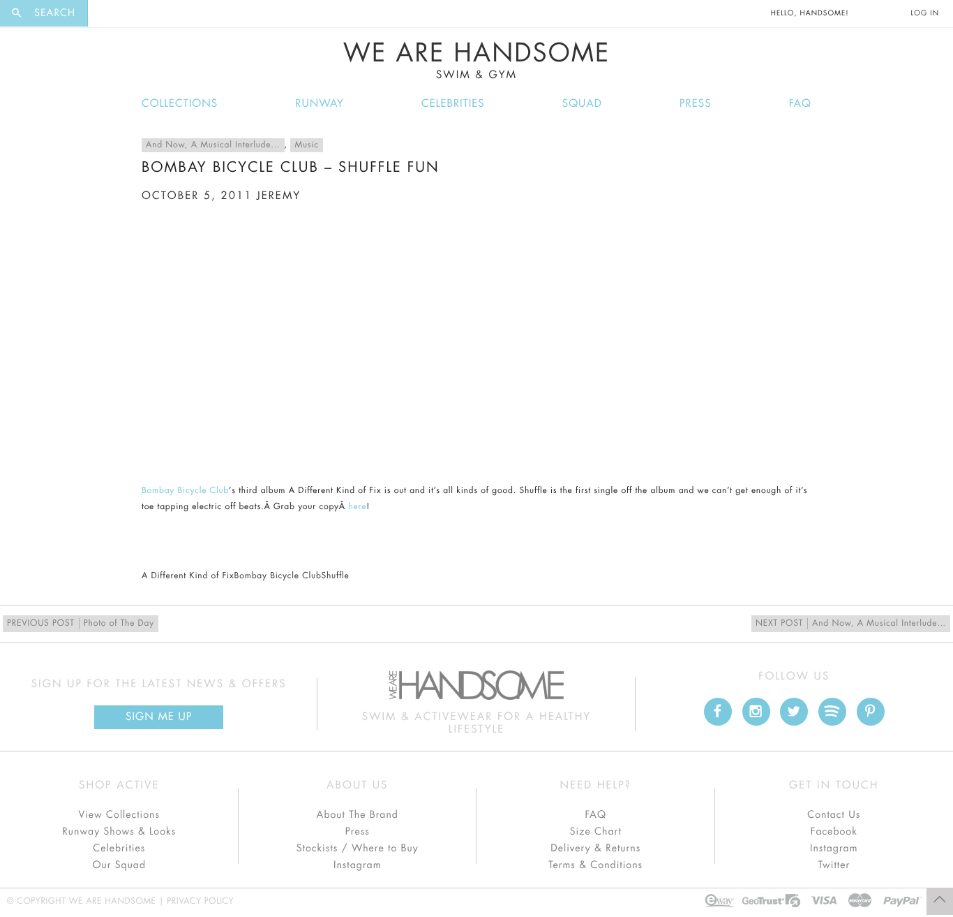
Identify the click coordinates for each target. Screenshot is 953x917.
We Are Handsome (476, 60)
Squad (582, 103)
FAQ (800, 103)
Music (306, 145)
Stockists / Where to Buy (358, 848)
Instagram (357, 865)
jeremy (279, 196)
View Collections (119, 815)
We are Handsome (126, 13)
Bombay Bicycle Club (185, 491)
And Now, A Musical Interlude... (213, 145)
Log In (925, 13)
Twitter (834, 865)
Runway (319, 103)
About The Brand (357, 815)
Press (695, 103)
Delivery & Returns (595, 848)
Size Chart (596, 832)
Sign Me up (159, 717)
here (357, 507)
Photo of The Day (80, 623)
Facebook (834, 832)
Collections (180, 103)
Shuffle (336, 576)
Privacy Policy (200, 901)
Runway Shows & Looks (119, 832)
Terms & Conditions (595, 865)
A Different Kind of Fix (188, 576)
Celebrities (453, 103)
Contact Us (833, 815)
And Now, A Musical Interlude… (851, 623)
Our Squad (119, 865)
